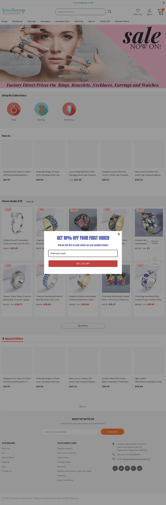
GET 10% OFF (83, 264)
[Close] (119, 234)
